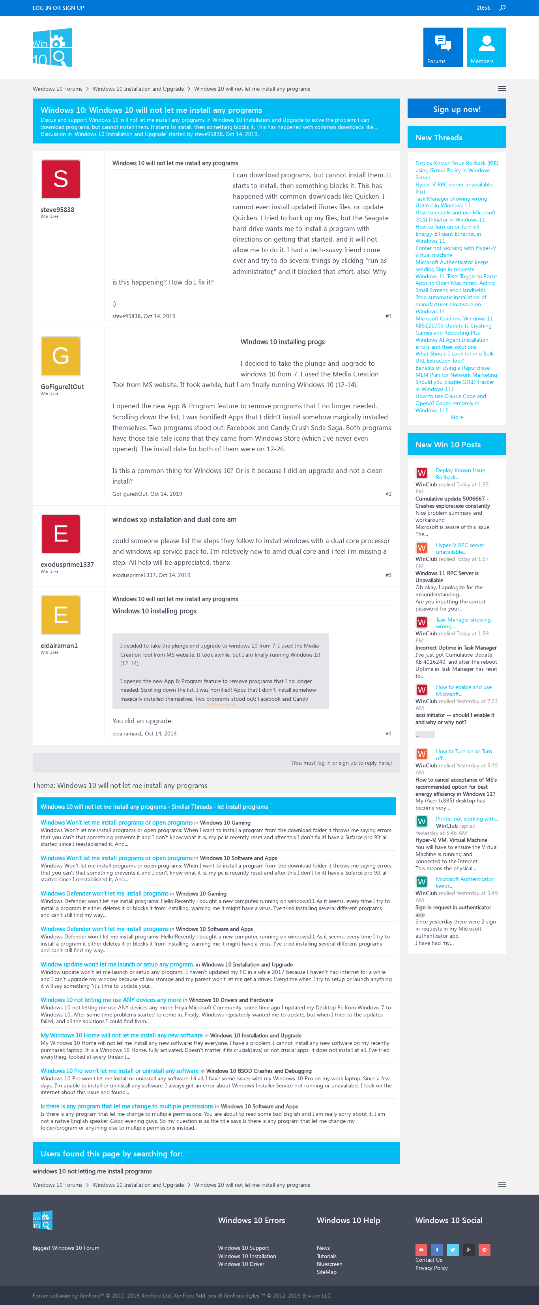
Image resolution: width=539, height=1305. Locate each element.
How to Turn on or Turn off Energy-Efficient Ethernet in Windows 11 (448, 233)
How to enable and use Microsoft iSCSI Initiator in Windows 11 (455, 216)
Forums (436, 61)
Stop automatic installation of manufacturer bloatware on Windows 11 (450, 304)
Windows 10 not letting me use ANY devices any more (111, 999)
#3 (389, 575)
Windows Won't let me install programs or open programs (117, 822)
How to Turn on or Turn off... (464, 754)
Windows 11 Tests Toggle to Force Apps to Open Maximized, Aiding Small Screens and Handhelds (456, 283)
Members (482, 61)
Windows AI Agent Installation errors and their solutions (451, 343)
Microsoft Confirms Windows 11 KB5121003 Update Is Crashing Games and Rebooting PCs (454, 325)
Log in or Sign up (58, 7)
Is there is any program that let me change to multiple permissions (127, 1106)
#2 (389, 493)
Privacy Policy (431, 1267)
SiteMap (327, 1271)
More (457, 416)
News (323, 1247)
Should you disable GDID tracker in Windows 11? (454, 385)
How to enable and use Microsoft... (464, 690)
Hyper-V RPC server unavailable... (460, 548)
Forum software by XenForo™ (102, 1295)
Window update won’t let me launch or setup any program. (117, 964)
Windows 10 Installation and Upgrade (120, 134)
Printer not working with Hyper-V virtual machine (455, 251)
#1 (389, 316)
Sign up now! (457, 108)
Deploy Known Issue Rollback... (460, 473)
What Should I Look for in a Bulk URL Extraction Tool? (454, 357)
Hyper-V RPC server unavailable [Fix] (453, 188)
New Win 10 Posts (448, 443)
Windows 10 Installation (247, 1256)
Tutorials (327, 1256)
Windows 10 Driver (241, 1264)
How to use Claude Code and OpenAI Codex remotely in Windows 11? (450, 403)
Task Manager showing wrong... (463, 623)
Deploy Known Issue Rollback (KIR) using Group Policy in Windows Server (456, 170)
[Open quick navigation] (502, 88)
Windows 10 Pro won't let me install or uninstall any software (120, 1070)
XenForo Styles (241, 1295)
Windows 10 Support (243, 1247)
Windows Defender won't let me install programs (104, 893)
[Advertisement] (171, 218)
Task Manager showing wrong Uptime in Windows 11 (451, 202)
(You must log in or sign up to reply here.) (342, 762)
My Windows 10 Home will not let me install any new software (122, 1035)
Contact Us (428, 1259)
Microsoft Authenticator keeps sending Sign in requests (451, 265)
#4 (389, 733)
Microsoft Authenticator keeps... (465, 882)
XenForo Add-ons (195, 1295)
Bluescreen (329, 1264)
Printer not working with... (467, 818)
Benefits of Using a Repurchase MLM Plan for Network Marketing (456, 371)
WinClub (426, 484)
